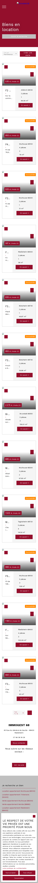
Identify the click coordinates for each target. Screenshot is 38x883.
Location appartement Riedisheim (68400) (16, 809)
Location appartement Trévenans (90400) (15, 796)
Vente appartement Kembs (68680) (16, 804)
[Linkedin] (22, 756)
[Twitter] (19, 756)
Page (15, 712)
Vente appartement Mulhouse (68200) (17, 801)
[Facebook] (15, 756)
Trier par (6, 52)
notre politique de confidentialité (14, 868)
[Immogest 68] (26, 7)
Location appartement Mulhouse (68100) (18, 791)
